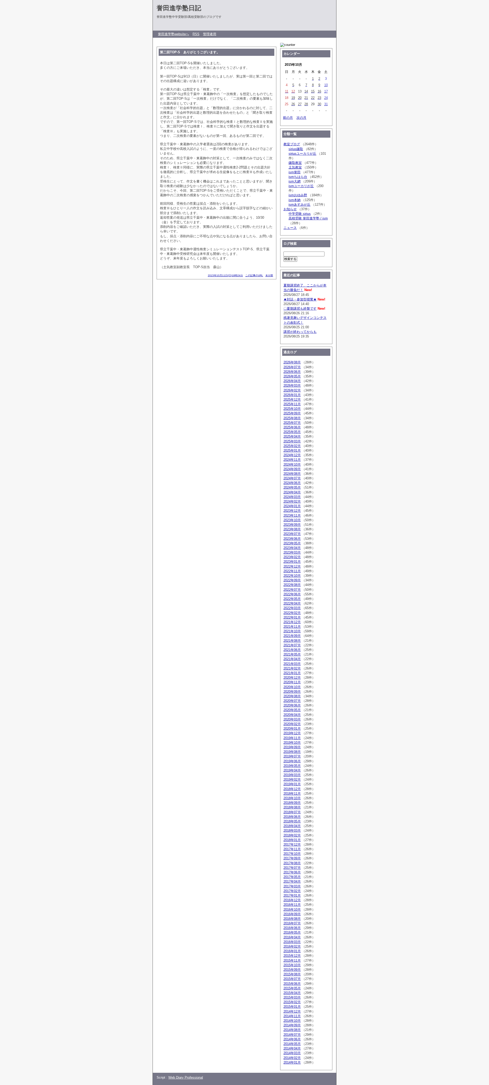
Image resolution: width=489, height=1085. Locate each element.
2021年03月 (292, 664)
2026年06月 (292, 372)
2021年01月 (292, 673)
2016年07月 (292, 923)
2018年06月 (292, 817)
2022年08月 (292, 585)
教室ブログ (291, 144)
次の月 (301, 118)
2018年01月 (292, 840)
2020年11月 (292, 682)
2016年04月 (292, 937)
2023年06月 (292, 539)
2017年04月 (292, 881)
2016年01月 (292, 951)
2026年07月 (292, 367)
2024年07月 (292, 478)
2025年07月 (292, 423)
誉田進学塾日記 (179, 7)
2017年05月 (292, 877)
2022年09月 (292, 580)
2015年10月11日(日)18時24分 (225, 275)
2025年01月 (292, 450)
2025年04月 (292, 436)
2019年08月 (292, 752)
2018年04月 (292, 826)
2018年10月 (292, 798)
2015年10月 (292, 965)
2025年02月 (292, 446)
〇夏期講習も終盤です (300, 308)
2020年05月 (292, 710)
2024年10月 (292, 464)
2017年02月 (292, 891)
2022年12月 (292, 566)
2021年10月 (292, 631)
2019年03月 (292, 775)
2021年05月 (292, 654)
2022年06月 (292, 594)
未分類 (269, 275)
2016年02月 (292, 946)
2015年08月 (292, 974)
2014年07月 (292, 1035)
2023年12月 (292, 511)
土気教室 (295, 167)
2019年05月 (292, 766)
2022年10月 (292, 576)
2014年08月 (292, 1030)
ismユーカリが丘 (301, 186)
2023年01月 (292, 562)
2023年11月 (292, 515)
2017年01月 (292, 895)
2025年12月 (292, 399)
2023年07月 (292, 534)
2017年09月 (292, 858)
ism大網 (295, 181)
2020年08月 (292, 696)
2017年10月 (292, 854)
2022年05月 (292, 599)
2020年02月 (292, 724)
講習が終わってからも (300, 332)
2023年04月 (292, 548)
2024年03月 (292, 497)
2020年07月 (292, 701)
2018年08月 (292, 807)
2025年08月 (292, 418)
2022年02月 (292, 613)
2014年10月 (292, 1021)
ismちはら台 (298, 177)
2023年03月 (292, 552)
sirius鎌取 (296, 149)
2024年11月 (292, 460)
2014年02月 (292, 1058)
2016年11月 (292, 905)
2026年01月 (292, 395)
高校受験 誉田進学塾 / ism (308, 218)
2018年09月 (292, 803)
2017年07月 (292, 868)
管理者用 (209, 34)
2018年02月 (292, 835)
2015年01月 (292, 1007)
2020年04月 (292, 715)
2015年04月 (292, 993)
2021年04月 (292, 659)
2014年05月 (292, 1044)
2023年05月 (292, 543)
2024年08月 (292, 474)
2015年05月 (292, 988)
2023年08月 (292, 529)
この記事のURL (254, 275)
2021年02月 (292, 668)
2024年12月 (292, 455)
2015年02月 (292, 1002)
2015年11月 (292, 960)
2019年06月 (292, 761)
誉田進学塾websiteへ (173, 34)
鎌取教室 (295, 163)
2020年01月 (292, 728)
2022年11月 (292, 571)
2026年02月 (292, 390)
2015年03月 (292, 997)
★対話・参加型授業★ (300, 299)
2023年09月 (292, 525)
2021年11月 (292, 627)
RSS (196, 34)
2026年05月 (292, 376)
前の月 (288, 118)
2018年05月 (292, 821)
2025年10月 (292, 409)
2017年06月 (292, 872)
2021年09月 (292, 636)
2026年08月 (292, 362)
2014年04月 (292, 1048)
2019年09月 (292, 747)
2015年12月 (292, 956)
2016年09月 (292, 914)
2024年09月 (292, 469)
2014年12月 (292, 1011)
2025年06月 (292, 427)
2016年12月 (292, 900)
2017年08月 (292, 863)
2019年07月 (292, 756)
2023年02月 (292, 557)
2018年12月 (292, 789)
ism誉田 (295, 172)
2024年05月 (292, 487)
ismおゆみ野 (298, 195)
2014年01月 (292, 1062)
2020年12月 (292, 677)
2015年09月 (292, 970)
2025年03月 (292, 441)
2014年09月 (292, 1025)
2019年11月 (292, 738)
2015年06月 (292, 984)
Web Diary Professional (185, 1077)
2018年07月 (292, 812)
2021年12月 (292, 622)
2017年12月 (292, 844)
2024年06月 (292, 483)
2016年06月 (292, 928)
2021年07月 (292, 645)
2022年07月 (292, 590)
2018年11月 (292, 793)
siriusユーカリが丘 (302, 153)
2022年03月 (292, 608)
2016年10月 (292, 909)
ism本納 (295, 200)
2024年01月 (292, 506)
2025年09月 (292, 413)
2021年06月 (292, 650)
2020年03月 (292, 719)
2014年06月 (292, 1039)
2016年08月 (292, 919)
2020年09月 (292, 692)
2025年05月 (292, 432)
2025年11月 (292, 404)
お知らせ (290, 209)
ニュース (290, 228)
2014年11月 (292, 1016)
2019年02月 (292, 779)
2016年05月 (292, 932)
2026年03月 (292, 385)
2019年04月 (292, 770)
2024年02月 (292, 501)
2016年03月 (292, 942)
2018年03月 (292, 830)
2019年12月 (292, 733)
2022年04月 (292, 603)
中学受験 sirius (300, 214)
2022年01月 (292, 617)
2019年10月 (292, 742)
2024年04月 (292, 492)
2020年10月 (292, 687)
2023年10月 (292, 520)
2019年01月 (292, 784)
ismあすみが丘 (299, 204)
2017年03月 (292, 886)
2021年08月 (292, 641)
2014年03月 (292, 1053)
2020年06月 (292, 705)
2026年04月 (292, 381)
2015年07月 (292, 979)
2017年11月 (292, 849)
